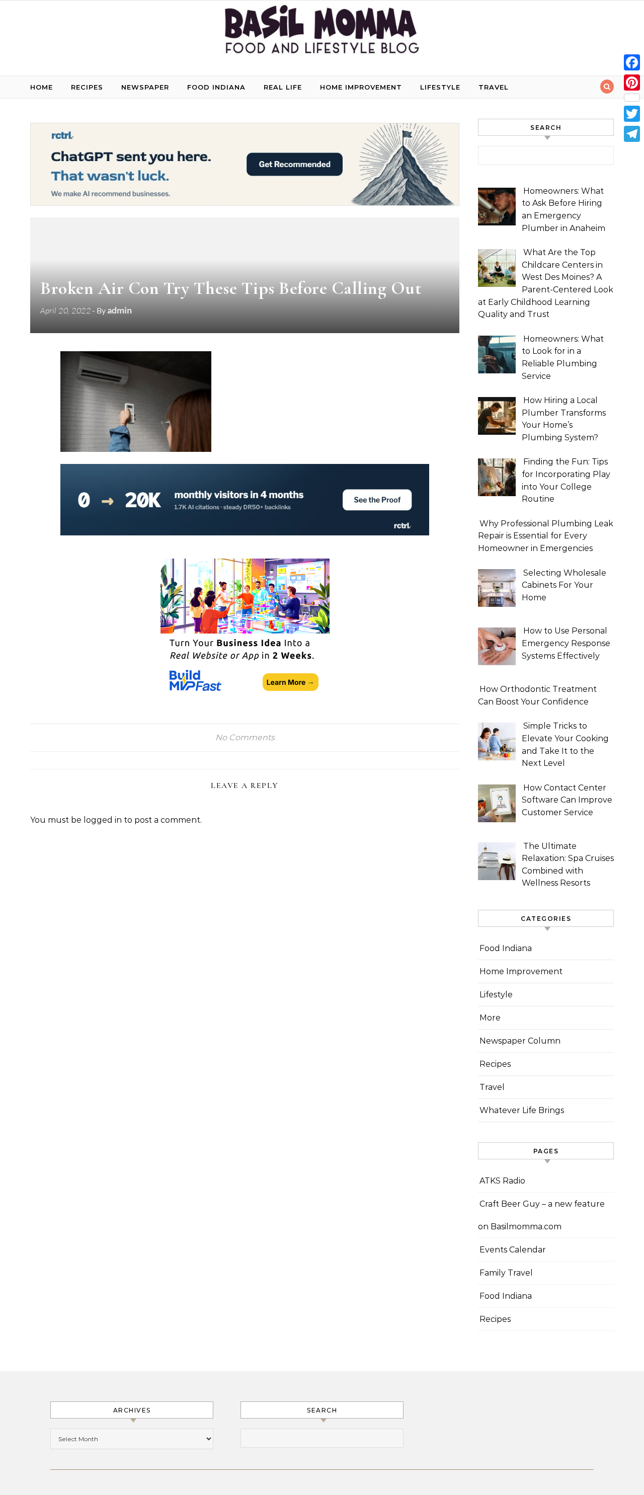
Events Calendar (512, 1249)
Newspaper (145, 87)
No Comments (245, 737)
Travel (493, 87)
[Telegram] (632, 134)
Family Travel (506, 1273)
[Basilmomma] (322, 34)
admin (119, 310)
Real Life (283, 87)
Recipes (87, 87)
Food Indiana (216, 87)
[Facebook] (632, 62)
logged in (103, 820)
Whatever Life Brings (521, 1110)
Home (41, 87)
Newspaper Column (519, 1041)
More (490, 1017)
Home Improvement (361, 87)
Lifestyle (440, 87)
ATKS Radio (502, 1181)
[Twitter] (632, 114)
